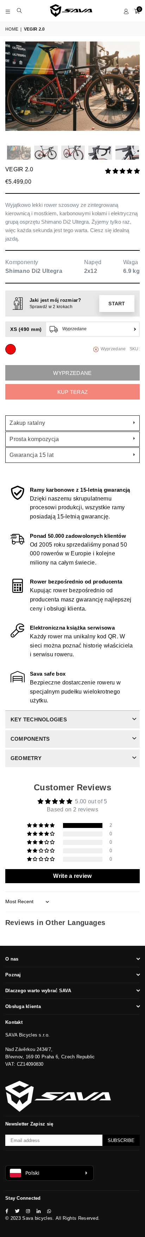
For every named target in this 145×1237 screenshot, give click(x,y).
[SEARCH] (19, 10)
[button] (122, 171)
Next (134, 92)
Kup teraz (72, 392)
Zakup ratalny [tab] (27, 423)
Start (116, 303)
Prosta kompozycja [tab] (34, 439)
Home (11, 29)
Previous (10, 92)
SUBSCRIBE (121, 1140)
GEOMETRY (26, 758)
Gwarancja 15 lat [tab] (31, 455)
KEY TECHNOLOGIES (39, 719)
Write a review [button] (72, 876)
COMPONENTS (30, 739)
